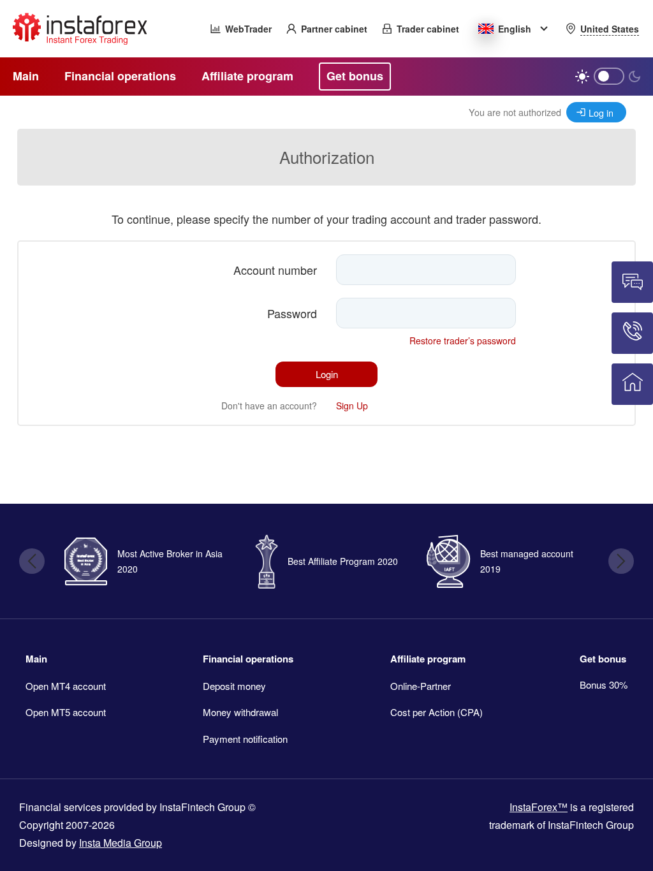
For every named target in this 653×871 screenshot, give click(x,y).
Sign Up (352, 405)
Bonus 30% (603, 684)
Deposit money (234, 685)
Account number (275, 269)
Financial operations (248, 659)
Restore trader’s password (462, 340)
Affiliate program (428, 659)
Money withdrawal (240, 712)
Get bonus (603, 659)
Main (36, 659)
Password (292, 313)
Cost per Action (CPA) (436, 712)
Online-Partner (420, 685)
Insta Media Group (120, 842)
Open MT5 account (66, 712)
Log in (601, 112)
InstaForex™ (539, 807)
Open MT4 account (66, 685)
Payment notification (245, 738)
